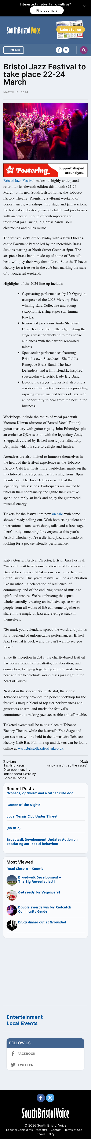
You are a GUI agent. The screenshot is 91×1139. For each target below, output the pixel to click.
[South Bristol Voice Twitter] (66, 50)
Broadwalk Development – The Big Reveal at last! (39, 879)
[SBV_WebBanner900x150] (45, 170)
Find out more (47, 10)
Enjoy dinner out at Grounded (42, 922)
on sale (57, 513)
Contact (56, 1129)
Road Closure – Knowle (25, 868)
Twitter (25, 1065)
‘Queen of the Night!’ (24, 805)
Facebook (27, 1053)
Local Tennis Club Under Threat (32, 816)
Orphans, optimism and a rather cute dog (40, 793)
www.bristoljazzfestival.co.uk (40, 748)
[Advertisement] (45, 967)
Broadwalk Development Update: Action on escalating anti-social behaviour (42, 842)
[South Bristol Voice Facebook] (59, 50)
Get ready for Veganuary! (39, 892)
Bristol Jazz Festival (18, 180)
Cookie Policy (46, 1134)
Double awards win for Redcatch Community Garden (44, 909)
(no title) (14, 828)
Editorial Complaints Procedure (27, 1129)
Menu (15, 50)
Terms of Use (73, 1129)
